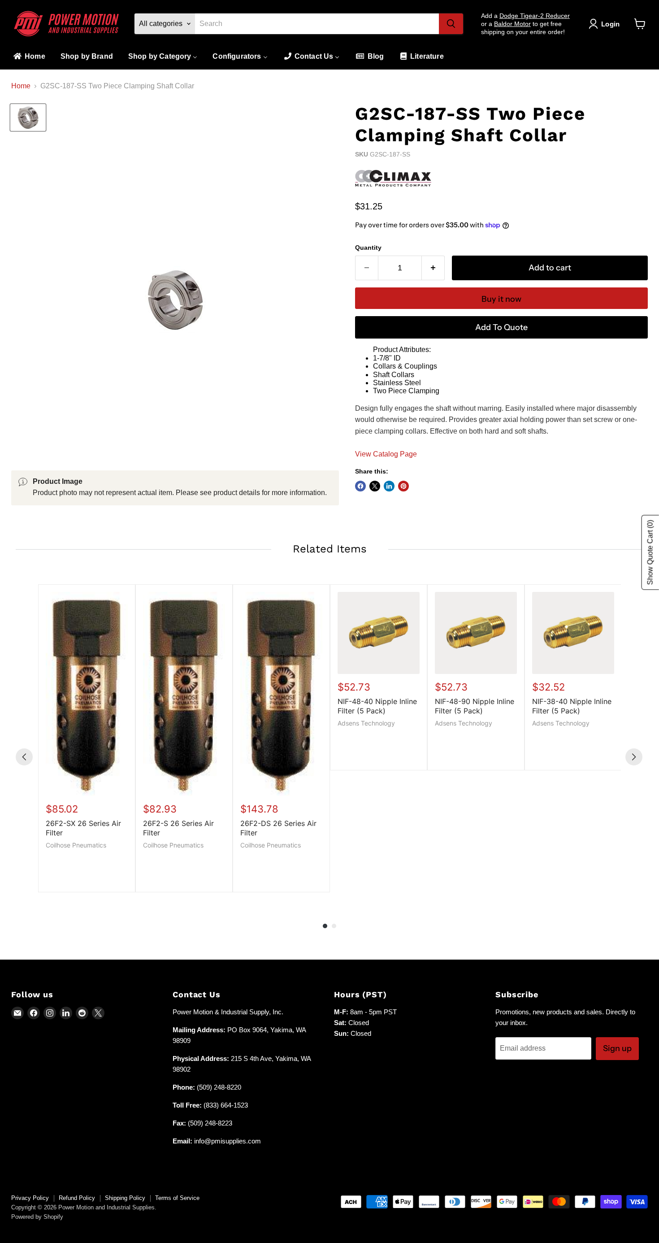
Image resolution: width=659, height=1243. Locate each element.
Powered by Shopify (37, 1216)
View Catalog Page (386, 454)
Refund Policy (77, 1198)
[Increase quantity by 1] (433, 268)
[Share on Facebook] (360, 486)
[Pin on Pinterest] (403, 486)
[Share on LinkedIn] (389, 486)
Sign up (617, 1048)
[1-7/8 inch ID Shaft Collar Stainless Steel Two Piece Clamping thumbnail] (28, 117)
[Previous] (24, 756)
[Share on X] (374, 486)
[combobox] (317, 23)
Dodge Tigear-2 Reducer (534, 15)
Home (20, 86)
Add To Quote (501, 327)
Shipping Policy (125, 1198)
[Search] (451, 23)
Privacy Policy (30, 1198)
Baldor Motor (512, 23)
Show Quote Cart (650, 552)
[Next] (633, 756)
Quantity (368, 247)
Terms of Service (177, 1198)
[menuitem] (28, 56)
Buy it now (501, 299)
